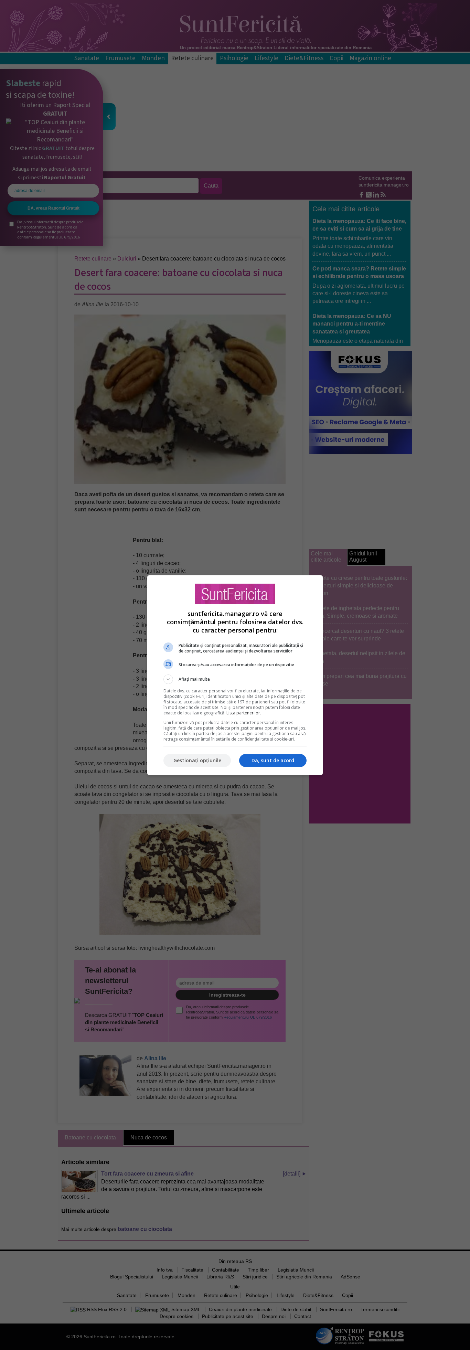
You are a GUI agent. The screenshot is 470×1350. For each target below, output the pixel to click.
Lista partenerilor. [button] (243, 713)
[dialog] (235, 675)
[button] (235, 679)
